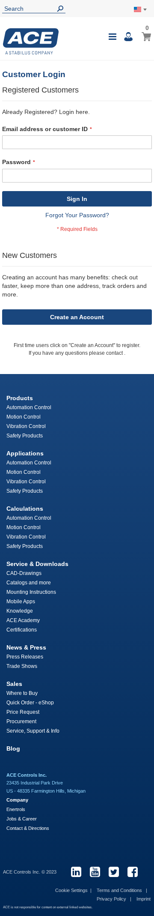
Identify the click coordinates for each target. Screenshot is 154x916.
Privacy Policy (112, 898)
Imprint (143, 898)
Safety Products (24, 436)
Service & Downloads (37, 563)
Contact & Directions (27, 828)
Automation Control (28, 407)
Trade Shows (21, 666)
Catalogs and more (28, 583)
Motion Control (23, 417)
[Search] (62, 9)
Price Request (22, 712)
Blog (13, 748)
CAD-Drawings (23, 573)
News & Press (26, 647)
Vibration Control (26, 426)
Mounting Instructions (31, 592)
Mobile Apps (20, 602)
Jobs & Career (21, 818)
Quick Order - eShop (30, 703)
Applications (25, 453)
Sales (14, 683)
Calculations (24, 508)
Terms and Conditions (120, 890)
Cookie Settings (71, 890)
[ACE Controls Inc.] (31, 41)
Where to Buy (22, 693)
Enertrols (15, 809)
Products (19, 398)
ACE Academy (23, 620)
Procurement (21, 721)
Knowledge (19, 611)
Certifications (21, 630)
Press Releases (24, 657)
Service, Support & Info (32, 731)
